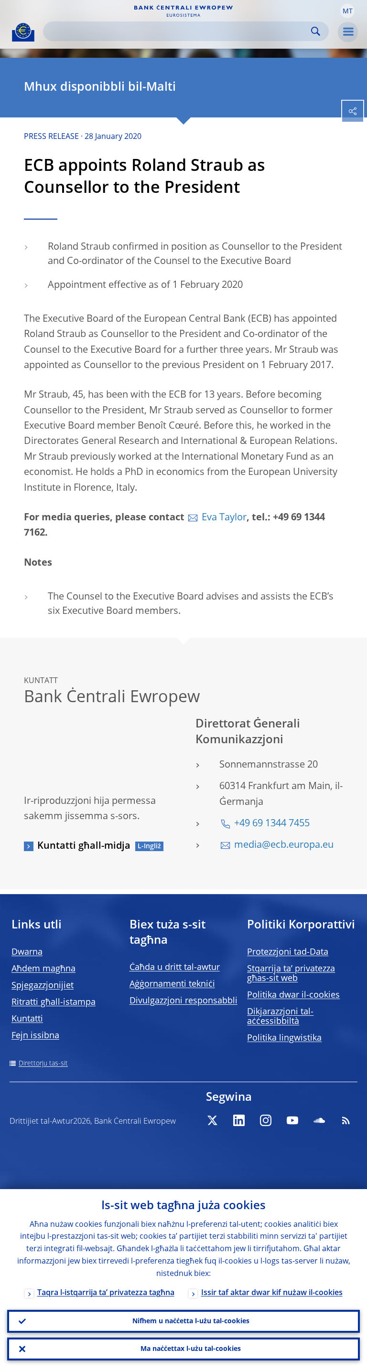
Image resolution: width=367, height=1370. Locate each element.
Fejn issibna (35, 1036)
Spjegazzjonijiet (42, 985)
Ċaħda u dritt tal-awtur (175, 967)
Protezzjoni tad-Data (287, 952)
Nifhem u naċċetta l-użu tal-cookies (190, 1321)
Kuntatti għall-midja (83, 846)
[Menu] (348, 32)
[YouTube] (292, 1120)
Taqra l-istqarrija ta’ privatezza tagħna (105, 1293)
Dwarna (27, 952)
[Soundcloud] (319, 1120)
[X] (212, 1120)
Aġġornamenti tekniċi (172, 984)
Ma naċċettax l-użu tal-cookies (190, 1349)
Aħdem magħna (43, 969)
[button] (347, 11)
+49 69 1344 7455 (272, 824)
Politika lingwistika (284, 1038)
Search (316, 31)
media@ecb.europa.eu (284, 845)
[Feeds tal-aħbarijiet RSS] (346, 1120)
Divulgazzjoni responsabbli (183, 1001)
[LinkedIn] (238, 1120)
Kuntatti (27, 1019)
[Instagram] (265, 1120)
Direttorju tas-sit (43, 1063)
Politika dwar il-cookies (293, 995)
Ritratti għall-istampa (53, 1002)
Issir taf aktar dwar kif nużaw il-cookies (272, 1293)
